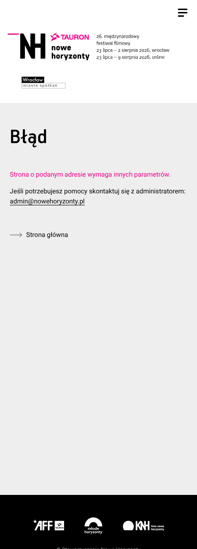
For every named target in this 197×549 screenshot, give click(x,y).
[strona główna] (97, 46)
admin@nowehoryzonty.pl (47, 201)
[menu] (183, 13)
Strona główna (47, 235)
